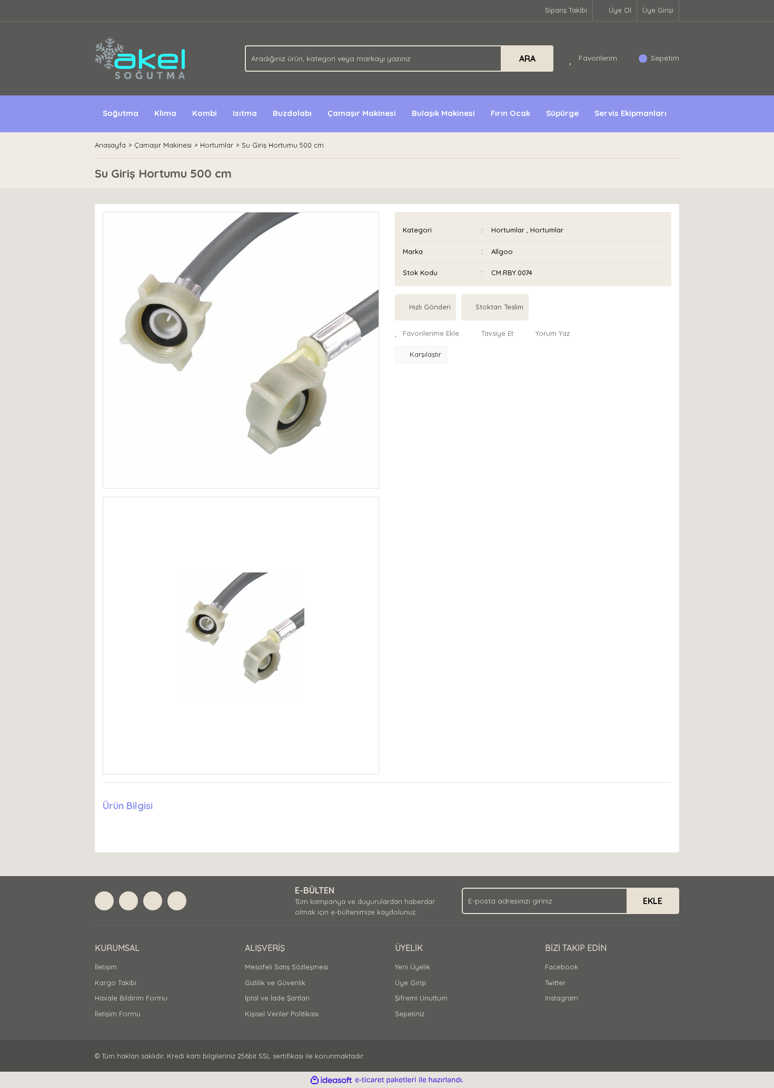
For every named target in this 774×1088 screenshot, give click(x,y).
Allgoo (502, 251)
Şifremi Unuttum (421, 998)
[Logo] (141, 57)
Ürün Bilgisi (128, 806)
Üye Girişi (657, 10)
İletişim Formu (118, 1013)
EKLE (652, 901)
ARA (527, 58)
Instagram (561, 998)
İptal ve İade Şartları (277, 998)
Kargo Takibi (115, 982)
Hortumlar (507, 230)
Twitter (555, 982)
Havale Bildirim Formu (131, 998)
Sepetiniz (409, 1013)
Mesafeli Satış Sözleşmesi (286, 967)
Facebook (561, 967)
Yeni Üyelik (412, 967)
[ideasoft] (331, 1080)
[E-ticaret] (385, 1080)
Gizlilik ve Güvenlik (275, 982)
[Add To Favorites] (427, 333)
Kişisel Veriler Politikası (282, 1013)
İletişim (106, 967)
